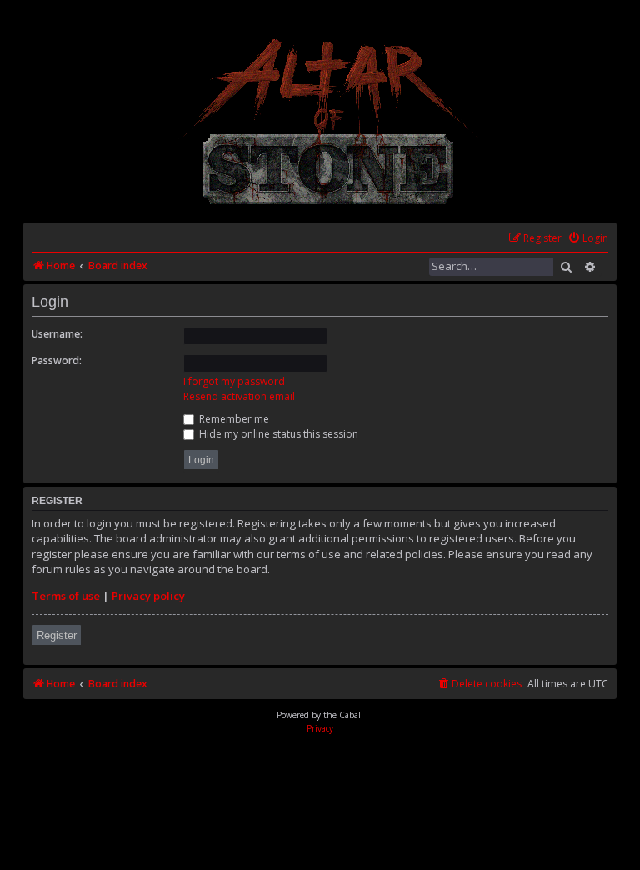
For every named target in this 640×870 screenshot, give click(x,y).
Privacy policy (148, 595)
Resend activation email (239, 396)
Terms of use (66, 595)
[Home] (330, 121)
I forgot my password (234, 381)
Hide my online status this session (277, 434)
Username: (57, 334)
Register (57, 635)
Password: (57, 360)
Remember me (233, 419)
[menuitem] (588, 239)
